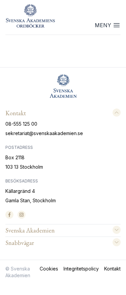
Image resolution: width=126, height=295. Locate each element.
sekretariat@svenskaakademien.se (44, 133)
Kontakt (112, 268)
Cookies (49, 268)
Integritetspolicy (81, 268)
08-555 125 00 (21, 124)
